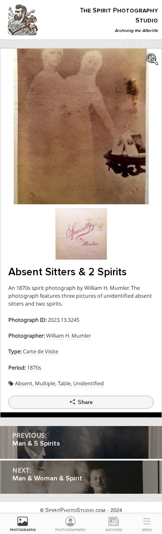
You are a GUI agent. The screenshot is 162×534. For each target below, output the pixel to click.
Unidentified (88, 383)
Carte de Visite (40, 351)
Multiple (45, 383)
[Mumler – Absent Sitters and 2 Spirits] (81, 125)
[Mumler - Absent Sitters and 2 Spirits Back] (81, 233)
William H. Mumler (68, 335)
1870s (34, 367)
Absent (23, 383)
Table (64, 383)
